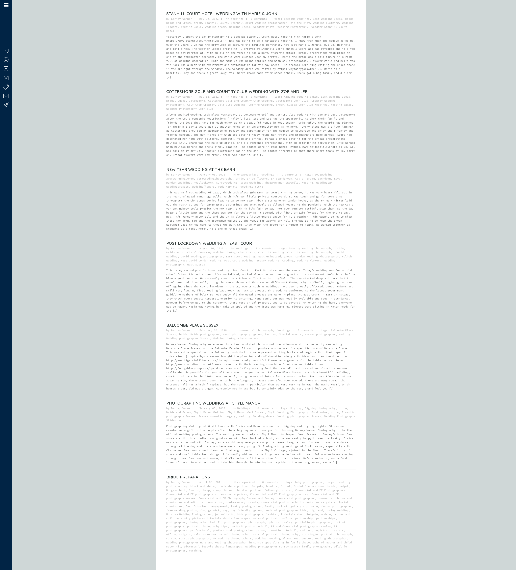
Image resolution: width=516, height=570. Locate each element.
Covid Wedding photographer (202, 256)
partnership (304, 518)
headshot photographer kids (286, 510)
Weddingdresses (177, 186)
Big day (296, 408)
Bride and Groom (178, 23)
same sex (209, 534)
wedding (307, 182)
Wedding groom (215, 27)
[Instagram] (10, 554)
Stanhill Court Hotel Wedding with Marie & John (221, 13)
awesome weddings (297, 19)
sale (197, 534)
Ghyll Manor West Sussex (246, 412)
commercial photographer (296, 498)
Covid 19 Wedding (271, 252)
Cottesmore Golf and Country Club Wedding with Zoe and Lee (236, 91)
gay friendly (240, 510)
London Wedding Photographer (317, 256)
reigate (184, 534)
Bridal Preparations (309, 486)
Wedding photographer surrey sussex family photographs (288, 546)
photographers (234, 522)
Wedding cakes (341, 104)
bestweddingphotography (214, 178)
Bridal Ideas (176, 100)
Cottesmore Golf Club (292, 100)
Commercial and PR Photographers (320, 490)
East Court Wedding (240, 256)
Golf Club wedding (231, 104)
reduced (305, 530)
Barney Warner (181, 19)
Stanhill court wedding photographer (259, 23)
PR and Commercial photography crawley (301, 526)
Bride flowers (257, 178)
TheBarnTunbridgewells (282, 182)
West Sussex (196, 264)
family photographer (246, 506)
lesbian (272, 514)
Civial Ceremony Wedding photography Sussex (221, 252)
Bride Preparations (188, 476)
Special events (290, 334)
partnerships (326, 518)
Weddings (237, 19)
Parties (270, 334)
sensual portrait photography (276, 534)
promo (261, 530)
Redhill (291, 530)
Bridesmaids (175, 252)
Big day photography (320, 408)
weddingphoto (227, 186)
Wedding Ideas (239, 27)
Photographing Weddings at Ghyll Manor (213, 403)
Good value (319, 412)
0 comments (259, 19)
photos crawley (280, 522)
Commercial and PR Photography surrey (279, 494)
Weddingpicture (251, 186)
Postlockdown (203, 182)
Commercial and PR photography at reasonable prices (206, 494)
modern (326, 514)
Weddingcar (324, 182)
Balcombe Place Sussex (192, 325)
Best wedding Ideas (327, 19)
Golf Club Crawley (201, 104)
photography (257, 522)
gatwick (214, 510)
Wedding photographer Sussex (188, 338)
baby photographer (309, 482)
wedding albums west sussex (290, 538)
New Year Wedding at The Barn (200, 169)
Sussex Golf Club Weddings (307, 104)
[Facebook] (5, 554)
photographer (176, 522)
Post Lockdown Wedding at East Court (210, 243)
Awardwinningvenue (180, 178)
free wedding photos (181, 510)
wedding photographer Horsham (188, 542)
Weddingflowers (203, 186)
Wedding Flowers (309, 260)
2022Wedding (323, 174)
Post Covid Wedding (238, 260)
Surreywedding (226, 182)
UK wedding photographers (232, 538)
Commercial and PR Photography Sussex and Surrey (236, 498)
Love (337, 178)
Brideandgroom (281, 178)
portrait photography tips (207, 526)
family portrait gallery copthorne (291, 506)
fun (202, 510)
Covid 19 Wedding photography (309, 252)
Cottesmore (197, 100)
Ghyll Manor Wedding (209, 412)
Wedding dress (263, 416)
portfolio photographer (313, 522)
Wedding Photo (263, 27)
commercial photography (256, 330)
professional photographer (233, 530)
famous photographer (336, 506)
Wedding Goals (191, 27)
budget (344, 486)
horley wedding (337, 510)
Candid (194, 490)
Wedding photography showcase (235, 338)
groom (198, 23)
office (287, 518)
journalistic (224, 514)
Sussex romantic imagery (217, 416)
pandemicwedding (178, 182)
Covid (299, 178)
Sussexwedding (250, 182)
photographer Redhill (205, 522)
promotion (275, 530)
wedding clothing (326, 23)
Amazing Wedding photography (310, 248)
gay (225, 510)
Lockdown (324, 178)
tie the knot (300, 23)
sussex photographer (320, 334)
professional (200, 530)
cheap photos (222, 490)
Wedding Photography (293, 27)
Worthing (195, 550)
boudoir (272, 486)
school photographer (235, 534)
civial (287, 490)
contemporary (235, 502)
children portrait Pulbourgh (257, 490)
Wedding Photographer (331, 538)
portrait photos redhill (249, 526)
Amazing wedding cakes (301, 96)
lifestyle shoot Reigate (299, 514)
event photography (236, 334)
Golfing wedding (261, 104)
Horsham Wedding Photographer (188, 514)
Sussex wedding (268, 260)
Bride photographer (205, 334)
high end (316, 510)
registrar (322, 530)
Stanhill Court (216, 23)
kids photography (250, 514)
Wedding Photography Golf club (189, 108)
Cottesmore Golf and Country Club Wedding (240, 100)
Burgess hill (176, 490)
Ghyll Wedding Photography (288, 412)
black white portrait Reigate (240, 486)
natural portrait (266, 518)
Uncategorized (247, 174)
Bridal (285, 486)
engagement (219, 506)
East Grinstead (269, 256)
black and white (202, 486)
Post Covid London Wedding (201, 260)
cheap (206, 490)
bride (349, 19)
